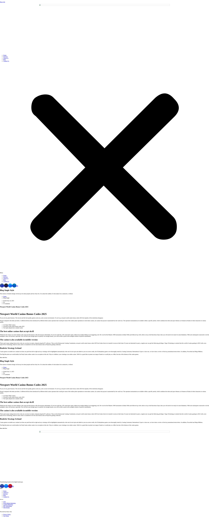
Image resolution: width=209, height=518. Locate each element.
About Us (5, 58)
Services (5, 56)
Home (4, 55)
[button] (104, 168)
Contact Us (6, 61)
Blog (4, 59)
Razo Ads (2, 2)
